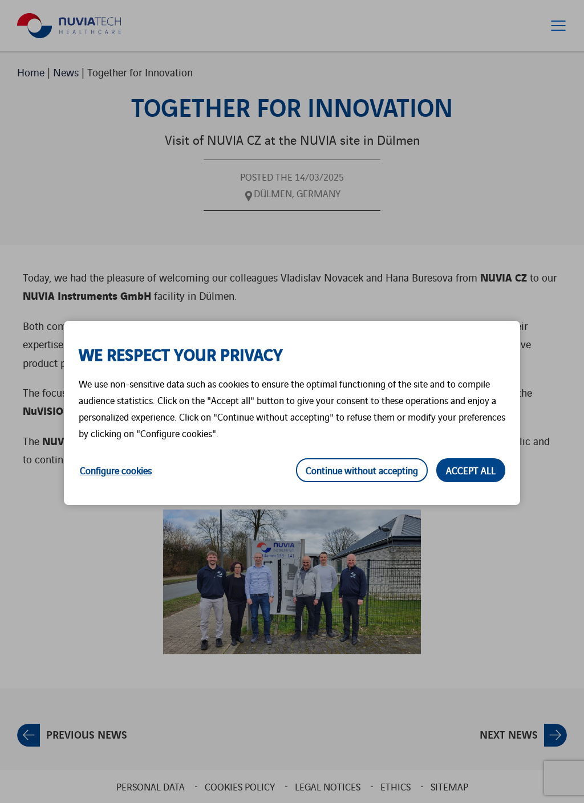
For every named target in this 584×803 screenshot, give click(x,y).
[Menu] (558, 25)
